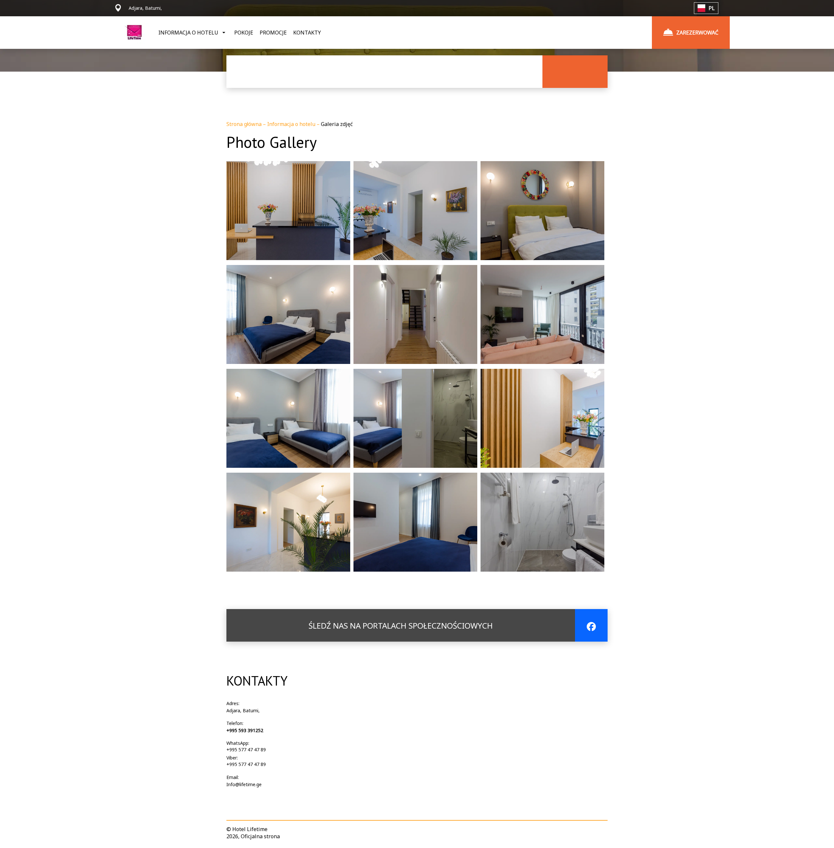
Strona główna (244, 124)
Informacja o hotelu (292, 124)
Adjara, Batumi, (243, 710)
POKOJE (243, 32)
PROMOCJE (273, 32)
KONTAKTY (307, 32)
